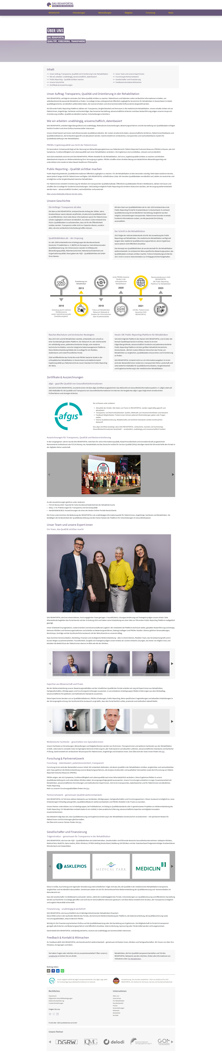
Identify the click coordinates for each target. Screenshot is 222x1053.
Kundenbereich (118, 1003)
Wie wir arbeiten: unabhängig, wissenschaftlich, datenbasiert (73, 76)
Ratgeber (129, 12)
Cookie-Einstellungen (56, 1003)
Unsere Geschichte (57, 82)
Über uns (116, 996)
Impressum (53, 996)
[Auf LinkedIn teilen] (58, 971)
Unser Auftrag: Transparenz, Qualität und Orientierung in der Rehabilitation (79, 74)
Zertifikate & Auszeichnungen (61, 85)
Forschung (150, 12)
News (170, 12)
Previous (49, 474)
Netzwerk (116, 1010)
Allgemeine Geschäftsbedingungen (60, 998)
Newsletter (116, 1013)
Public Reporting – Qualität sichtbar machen (67, 79)
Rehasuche (54, 12)
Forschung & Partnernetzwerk (127, 76)
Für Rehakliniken (134, 959)
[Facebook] (50, 1014)
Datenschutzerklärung (56, 1001)
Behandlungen (104, 12)
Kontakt (115, 1015)
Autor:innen (117, 998)
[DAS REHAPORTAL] (60, 4)
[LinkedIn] (57, 1014)
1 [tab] (108, 490)
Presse (115, 1006)
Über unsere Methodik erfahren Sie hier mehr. (65, 194)
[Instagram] (53, 1014)
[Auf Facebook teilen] (53, 971)
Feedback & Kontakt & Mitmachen (129, 82)
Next (173, 474)
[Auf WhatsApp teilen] (62, 971)
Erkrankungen (79, 12)
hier (163, 751)
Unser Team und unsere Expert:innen (130, 74)
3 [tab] (114, 490)
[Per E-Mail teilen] (48, 971)
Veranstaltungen (118, 1008)
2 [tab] (111, 490)
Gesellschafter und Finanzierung (128, 79)
